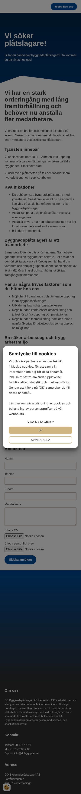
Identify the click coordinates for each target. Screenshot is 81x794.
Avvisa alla (40, 440)
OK (40, 430)
